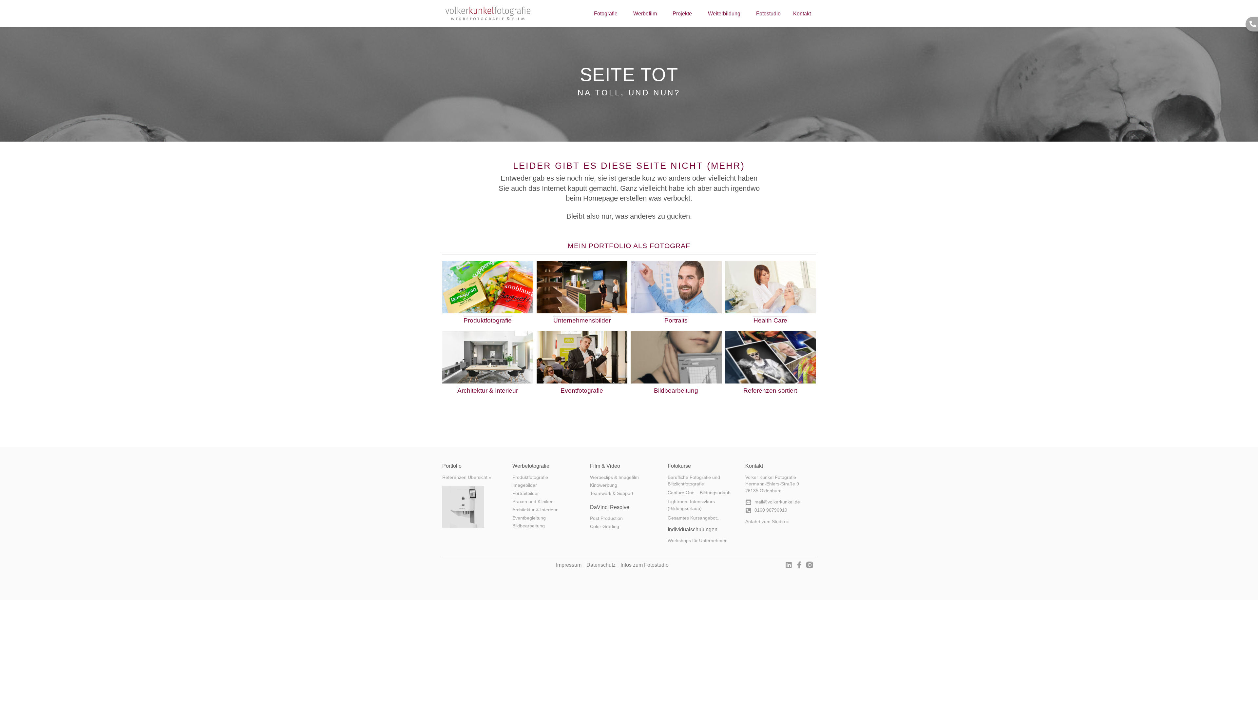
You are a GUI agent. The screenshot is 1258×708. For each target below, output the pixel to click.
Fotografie (606, 13)
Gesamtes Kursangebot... (694, 518)
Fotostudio (768, 13)
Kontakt (802, 13)
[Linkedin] (788, 564)
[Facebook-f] (799, 564)
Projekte (682, 13)
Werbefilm (645, 13)
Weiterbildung (724, 13)
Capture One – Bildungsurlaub (699, 492)
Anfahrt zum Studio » (767, 521)
